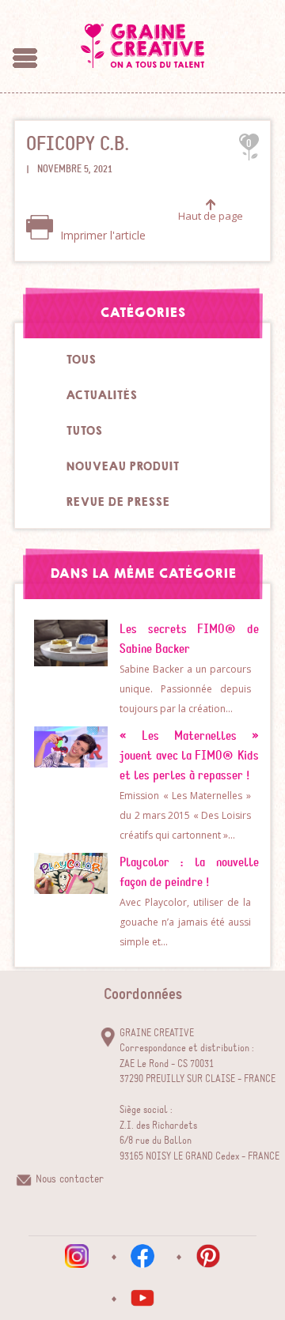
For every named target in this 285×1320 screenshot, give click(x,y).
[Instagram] (77, 1256)
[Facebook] (142, 1256)
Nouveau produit (122, 466)
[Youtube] (142, 1298)
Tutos (84, 431)
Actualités (101, 395)
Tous (81, 360)
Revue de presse (117, 502)
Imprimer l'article (101, 235)
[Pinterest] (208, 1256)
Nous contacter (70, 1179)
